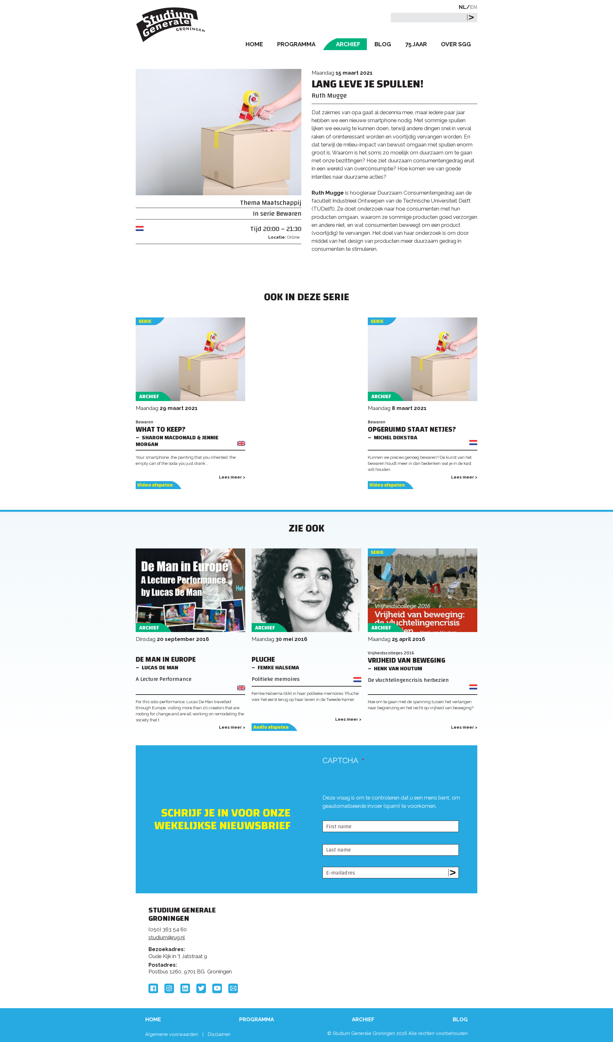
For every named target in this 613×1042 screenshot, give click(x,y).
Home (254, 44)
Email (233, 988)
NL (462, 7)
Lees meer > (232, 477)
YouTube (217, 988)
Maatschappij (281, 203)
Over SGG (456, 44)
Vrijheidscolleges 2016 (391, 653)
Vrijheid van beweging (406, 660)
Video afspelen (155, 485)
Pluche (263, 659)
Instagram (169, 988)
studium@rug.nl (166, 937)
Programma (296, 44)
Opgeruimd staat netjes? (412, 429)
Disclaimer (219, 1034)
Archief (348, 44)
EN (473, 7)
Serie (145, 321)
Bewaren (288, 213)
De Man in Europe (166, 659)
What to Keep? (160, 429)
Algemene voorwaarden (171, 1034)
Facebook (153, 988)
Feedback (309, 934)
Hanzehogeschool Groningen (404, 954)
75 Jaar (416, 44)
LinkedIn (185, 988)
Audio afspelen (271, 727)
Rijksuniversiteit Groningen (404, 932)
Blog (383, 44)
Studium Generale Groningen (171, 24)
